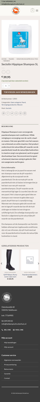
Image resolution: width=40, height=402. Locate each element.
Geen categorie (16, 102)
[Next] (38, 267)
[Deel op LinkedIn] (25, 113)
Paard (11, 59)
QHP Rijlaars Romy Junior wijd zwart (10, 276)
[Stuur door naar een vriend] (16, 113)
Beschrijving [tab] (7, 126)
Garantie (7, 374)
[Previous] (1, 267)
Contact (7, 378)
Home (4, 59)
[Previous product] (8, 72)
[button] (32, 10)
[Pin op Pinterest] (21, 113)
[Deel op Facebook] (8, 113)
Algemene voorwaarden (12, 360)
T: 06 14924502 (7, 1)
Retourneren (8, 369)
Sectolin (8, 108)
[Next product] (3, 72)
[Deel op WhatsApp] (4, 113)
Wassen (6, 61)
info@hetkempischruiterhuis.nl (14, 324)
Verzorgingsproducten (27, 59)
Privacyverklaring (10, 365)
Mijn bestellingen (10, 342)
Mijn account (8, 347)
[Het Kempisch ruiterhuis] (16, 10)
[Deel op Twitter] (12, 113)
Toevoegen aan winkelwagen (19, 92)
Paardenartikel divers (29, 275)
